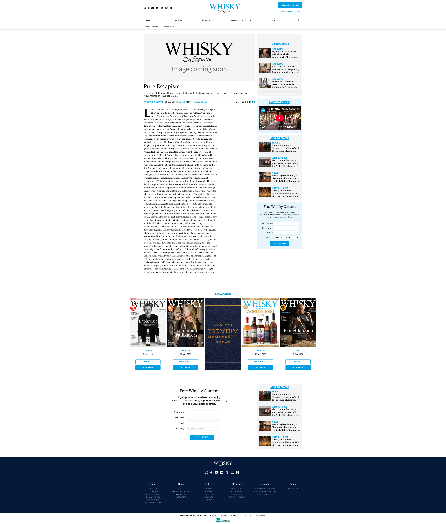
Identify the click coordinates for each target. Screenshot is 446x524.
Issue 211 (298, 350)
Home (146, 27)
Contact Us (153, 489)
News (275, 173)
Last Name (267, 228)
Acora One (261, 515)
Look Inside (148, 362)
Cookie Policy (153, 500)
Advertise (153, 491)
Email (270, 233)
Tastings (178, 20)
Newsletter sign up (290, 12)
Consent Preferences (153, 503)
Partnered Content (181, 491)
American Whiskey (236, 497)
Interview (277, 49)
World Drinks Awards (265, 489)
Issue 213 (185, 350)
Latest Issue (237, 489)
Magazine (206, 20)
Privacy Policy (153, 497)
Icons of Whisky (265, 494)
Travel (276, 143)
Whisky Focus (279, 158)
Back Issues (236, 491)
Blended (209, 491)
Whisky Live (292, 489)
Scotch (208, 500)
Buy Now (148, 367)
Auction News (280, 188)
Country (269, 237)
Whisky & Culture (154, 102)
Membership (237, 494)
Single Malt (208, 494)
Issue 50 (183, 102)
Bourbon (208, 497)
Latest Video (279, 102)
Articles (150, 20)
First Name (267, 223)
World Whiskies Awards (265, 491)
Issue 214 (148, 350)
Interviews (181, 494)
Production (181, 497)
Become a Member (290, 5)
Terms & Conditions (153, 494)
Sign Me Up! (280, 243)
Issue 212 (260, 350)
